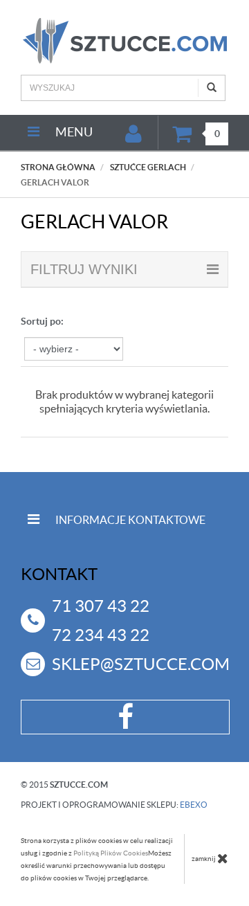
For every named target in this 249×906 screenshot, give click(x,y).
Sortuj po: (42, 321)
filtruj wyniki (84, 269)
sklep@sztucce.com (141, 664)
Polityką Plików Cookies (110, 853)
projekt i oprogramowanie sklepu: (114, 804)
